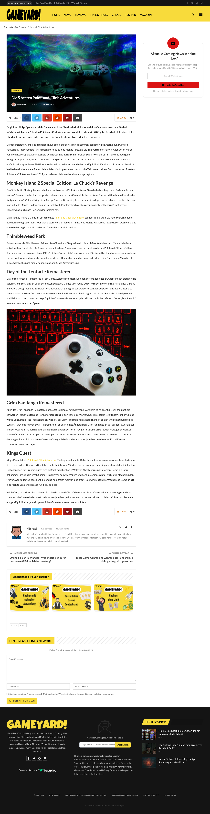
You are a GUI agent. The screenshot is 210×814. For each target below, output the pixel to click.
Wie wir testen (79, 3)
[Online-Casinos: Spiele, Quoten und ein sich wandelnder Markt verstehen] (149, 734)
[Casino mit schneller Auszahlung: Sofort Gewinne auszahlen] (29, 597)
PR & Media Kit (61, 3)
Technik (130, 14)
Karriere (54, 795)
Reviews (80, 14)
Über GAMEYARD (43, 3)
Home (56, 14)
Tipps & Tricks (99, 14)
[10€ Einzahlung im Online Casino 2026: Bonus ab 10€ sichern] (71, 597)
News (67, 14)
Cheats (116, 14)
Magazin (146, 14)
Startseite (8, 27)
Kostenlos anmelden (175, 85)
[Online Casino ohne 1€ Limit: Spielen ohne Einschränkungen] (113, 597)
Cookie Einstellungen (115, 805)
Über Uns (39, 795)
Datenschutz (151, 795)
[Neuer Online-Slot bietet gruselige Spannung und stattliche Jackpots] (149, 762)
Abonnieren (122, 744)
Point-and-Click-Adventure (69, 217)
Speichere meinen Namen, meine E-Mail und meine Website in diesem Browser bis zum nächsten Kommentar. (62, 694)
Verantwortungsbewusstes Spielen (85, 795)
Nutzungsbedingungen (125, 795)
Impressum (170, 795)
